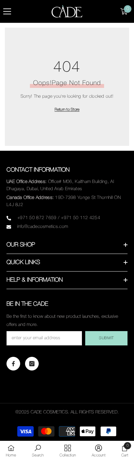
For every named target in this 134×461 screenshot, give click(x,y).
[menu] (7, 11)
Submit (106, 338)
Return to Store (67, 109)
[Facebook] (13, 363)
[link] (38, 451)
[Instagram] (32, 363)
